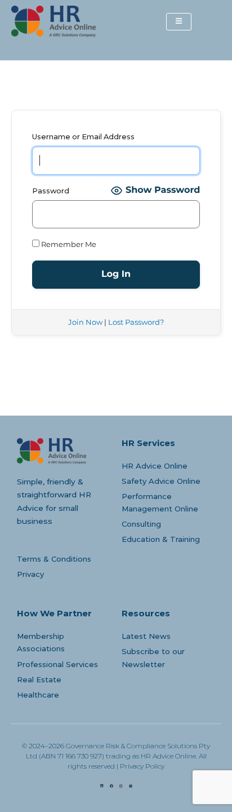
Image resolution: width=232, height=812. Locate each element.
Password (50, 191)
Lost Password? (136, 322)
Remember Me (67, 244)
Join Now (85, 322)
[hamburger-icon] (178, 21)
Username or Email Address (83, 137)
